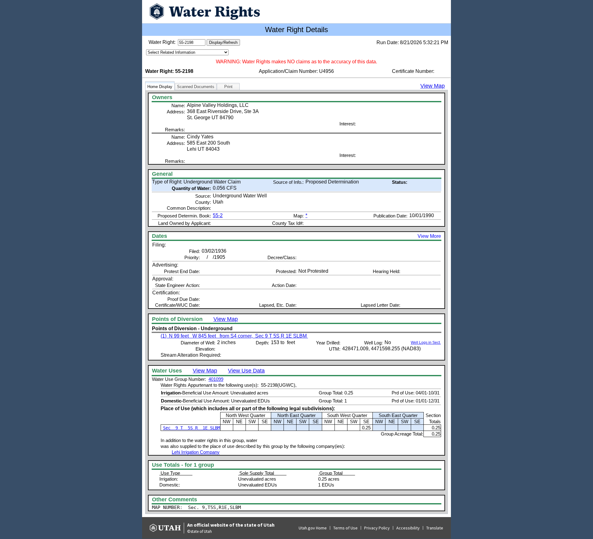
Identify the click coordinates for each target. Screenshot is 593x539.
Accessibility (408, 528)
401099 (215, 379)
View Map (432, 86)
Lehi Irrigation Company (196, 452)
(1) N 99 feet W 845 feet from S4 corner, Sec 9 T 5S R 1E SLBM (234, 336)
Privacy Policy (377, 528)
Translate (434, 528)
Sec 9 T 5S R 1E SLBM (191, 427)
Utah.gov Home (313, 528)
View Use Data (246, 371)
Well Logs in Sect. (426, 342)
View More (429, 236)
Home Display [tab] (159, 86)
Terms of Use (345, 528)
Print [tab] (228, 86)
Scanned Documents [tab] (195, 86)
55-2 (218, 215)
